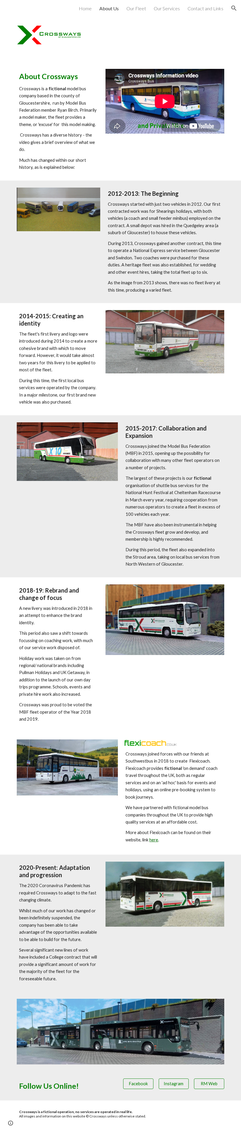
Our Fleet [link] (136, 8)
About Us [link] (109, 8)
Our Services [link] (167, 8)
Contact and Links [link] (205, 8)
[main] (58, 121)
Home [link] (85, 8)
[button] (234, 8)
